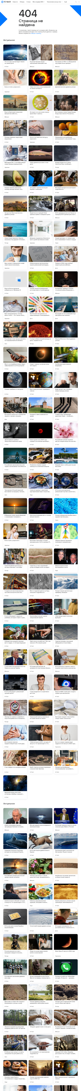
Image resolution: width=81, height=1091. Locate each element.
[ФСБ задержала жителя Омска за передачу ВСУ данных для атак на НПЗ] (66, 207)
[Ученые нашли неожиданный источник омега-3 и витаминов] (40, 283)
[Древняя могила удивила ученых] (66, 81)
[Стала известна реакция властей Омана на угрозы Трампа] (15, 661)
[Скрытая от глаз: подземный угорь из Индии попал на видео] (40, 560)
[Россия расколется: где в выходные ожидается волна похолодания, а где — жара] (15, 1072)
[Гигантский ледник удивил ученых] (40, 1046)
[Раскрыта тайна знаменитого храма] (40, 409)
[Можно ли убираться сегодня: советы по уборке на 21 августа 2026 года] (15, 812)
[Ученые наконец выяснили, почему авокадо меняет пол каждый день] (15, 182)
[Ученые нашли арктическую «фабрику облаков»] (66, 585)
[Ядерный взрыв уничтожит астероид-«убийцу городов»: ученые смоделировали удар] (15, 787)
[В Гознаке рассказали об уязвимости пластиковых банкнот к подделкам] (40, 661)
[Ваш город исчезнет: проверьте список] (40, 384)
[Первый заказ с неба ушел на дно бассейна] (66, 459)
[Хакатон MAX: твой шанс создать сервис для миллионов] (66, 686)
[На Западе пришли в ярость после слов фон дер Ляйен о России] (66, 946)
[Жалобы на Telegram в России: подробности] (15, 888)
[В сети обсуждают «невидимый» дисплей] (66, 888)
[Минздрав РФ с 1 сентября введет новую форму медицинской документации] (15, 157)
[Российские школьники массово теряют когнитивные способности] (15, 459)
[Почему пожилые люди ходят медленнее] (15, 132)
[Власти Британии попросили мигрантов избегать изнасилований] (15, 107)
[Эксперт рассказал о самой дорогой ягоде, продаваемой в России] (40, 996)
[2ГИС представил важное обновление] (66, 837)
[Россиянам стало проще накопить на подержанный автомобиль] (15, 333)
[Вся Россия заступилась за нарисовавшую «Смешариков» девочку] (40, 308)
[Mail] (2, 2)
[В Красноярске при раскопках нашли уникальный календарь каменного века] (40, 258)
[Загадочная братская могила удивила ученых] (15, 207)
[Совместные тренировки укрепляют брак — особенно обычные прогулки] (66, 409)
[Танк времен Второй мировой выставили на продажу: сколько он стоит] (15, 485)
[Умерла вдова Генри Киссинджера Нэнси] (66, 560)
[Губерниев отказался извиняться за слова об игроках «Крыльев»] (15, 913)
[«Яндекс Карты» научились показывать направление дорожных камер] (66, 535)
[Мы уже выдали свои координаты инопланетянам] (40, 946)
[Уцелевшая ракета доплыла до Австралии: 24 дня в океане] (66, 971)
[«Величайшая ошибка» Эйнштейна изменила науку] (15, 434)
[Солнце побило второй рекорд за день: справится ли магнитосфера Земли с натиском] (40, 333)
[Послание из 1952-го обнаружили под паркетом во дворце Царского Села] (66, 56)
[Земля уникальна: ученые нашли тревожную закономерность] (66, 1021)
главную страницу (36, 33)
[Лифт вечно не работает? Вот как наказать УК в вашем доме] (40, 636)
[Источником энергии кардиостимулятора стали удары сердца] (15, 737)
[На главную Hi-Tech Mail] (7, 2)
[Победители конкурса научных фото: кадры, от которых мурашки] (15, 636)
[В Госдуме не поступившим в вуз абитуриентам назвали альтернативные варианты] (66, 308)
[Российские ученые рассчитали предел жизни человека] (15, 996)
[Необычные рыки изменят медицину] (66, 359)
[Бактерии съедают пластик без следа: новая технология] (66, 711)
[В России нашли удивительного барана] (40, 971)
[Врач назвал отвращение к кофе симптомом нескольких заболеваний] (15, 258)
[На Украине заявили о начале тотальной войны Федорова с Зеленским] (66, 283)
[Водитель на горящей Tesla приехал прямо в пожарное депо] (40, 207)
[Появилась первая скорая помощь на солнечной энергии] (40, 459)
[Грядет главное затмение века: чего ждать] (40, 359)
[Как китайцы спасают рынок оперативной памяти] (40, 611)
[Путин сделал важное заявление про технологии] (40, 888)
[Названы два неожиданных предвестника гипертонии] (40, 863)
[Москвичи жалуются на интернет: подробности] (66, 182)
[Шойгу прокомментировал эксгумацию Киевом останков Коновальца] (15, 946)
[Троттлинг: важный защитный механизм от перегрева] (15, 863)
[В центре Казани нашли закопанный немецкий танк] (40, 56)
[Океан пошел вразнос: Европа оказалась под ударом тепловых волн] (15, 233)
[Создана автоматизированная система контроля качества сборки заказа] (15, 585)
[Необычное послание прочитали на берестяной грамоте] (66, 996)
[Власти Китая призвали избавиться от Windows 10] (15, 283)
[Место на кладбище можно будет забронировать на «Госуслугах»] (15, 359)
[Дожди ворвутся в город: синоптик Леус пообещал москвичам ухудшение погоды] (66, 157)
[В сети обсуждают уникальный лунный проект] (15, 686)
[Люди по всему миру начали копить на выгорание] (40, 1072)
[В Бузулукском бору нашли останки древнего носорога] (40, 812)
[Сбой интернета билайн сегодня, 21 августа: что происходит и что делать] (15, 1021)
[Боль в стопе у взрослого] (15, 81)
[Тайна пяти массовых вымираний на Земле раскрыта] (40, 81)
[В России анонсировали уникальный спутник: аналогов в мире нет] (66, 485)
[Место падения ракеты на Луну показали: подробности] (40, 585)
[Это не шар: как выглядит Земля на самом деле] (15, 56)
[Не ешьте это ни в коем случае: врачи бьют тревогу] (40, 107)
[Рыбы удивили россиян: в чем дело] (40, 157)
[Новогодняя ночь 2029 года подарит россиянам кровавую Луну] (40, 434)
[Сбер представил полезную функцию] (66, 611)
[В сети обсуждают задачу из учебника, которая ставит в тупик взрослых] (15, 611)
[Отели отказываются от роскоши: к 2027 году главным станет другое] (66, 863)
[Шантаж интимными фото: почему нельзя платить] (40, 510)
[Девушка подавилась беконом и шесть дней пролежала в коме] (40, 233)
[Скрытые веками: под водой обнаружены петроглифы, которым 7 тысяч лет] (66, 636)
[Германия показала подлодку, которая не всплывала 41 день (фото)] (15, 971)
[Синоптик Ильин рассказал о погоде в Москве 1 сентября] (15, 560)
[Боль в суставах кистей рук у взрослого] (40, 132)
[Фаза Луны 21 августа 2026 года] (66, 1072)
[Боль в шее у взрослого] (15, 535)
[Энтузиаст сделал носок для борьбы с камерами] (40, 182)
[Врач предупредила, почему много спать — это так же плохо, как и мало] (15, 308)
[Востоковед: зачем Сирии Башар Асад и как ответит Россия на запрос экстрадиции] (66, 107)
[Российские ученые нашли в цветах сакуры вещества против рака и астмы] (66, 434)
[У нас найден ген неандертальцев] (15, 762)
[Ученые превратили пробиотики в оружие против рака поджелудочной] (66, 510)
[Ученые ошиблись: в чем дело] (15, 384)
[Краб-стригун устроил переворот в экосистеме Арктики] (40, 762)
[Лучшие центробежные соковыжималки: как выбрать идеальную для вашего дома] (66, 762)
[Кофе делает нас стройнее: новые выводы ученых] (66, 384)
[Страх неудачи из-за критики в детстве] (40, 686)
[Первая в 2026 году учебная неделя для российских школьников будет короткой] (66, 258)
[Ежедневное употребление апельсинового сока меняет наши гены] (66, 132)
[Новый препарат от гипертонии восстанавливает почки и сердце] (66, 233)
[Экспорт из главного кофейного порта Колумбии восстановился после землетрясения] (15, 711)
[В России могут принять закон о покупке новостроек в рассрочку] (66, 661)
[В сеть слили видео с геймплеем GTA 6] (40, 913)
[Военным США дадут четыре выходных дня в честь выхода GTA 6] (40, 535)
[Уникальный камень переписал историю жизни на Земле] (40, 711)
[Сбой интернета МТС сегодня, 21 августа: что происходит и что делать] (40, 737)
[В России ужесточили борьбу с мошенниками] (15, 1046)
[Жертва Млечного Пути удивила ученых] (66, 333)
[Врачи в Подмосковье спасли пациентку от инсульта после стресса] (66, 812)
